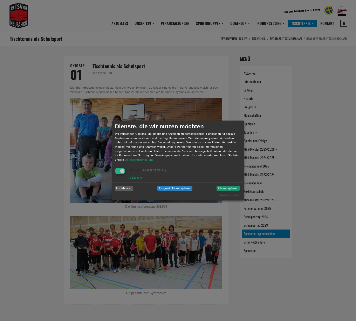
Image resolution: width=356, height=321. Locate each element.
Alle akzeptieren (228, 188)
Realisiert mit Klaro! (229, 195)
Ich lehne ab (124, 188)
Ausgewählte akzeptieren (175, 188)
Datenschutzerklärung (139, 159)
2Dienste (134, 177)
